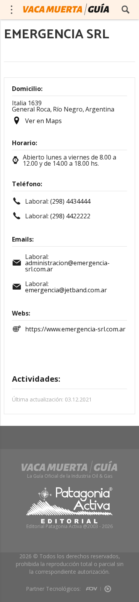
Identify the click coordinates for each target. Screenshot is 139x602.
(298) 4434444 (70, 201)
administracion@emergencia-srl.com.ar (67, 266)
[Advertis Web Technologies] (93, 586)
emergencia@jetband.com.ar (66, 290)
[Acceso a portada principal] (66, 9)
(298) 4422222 (70, 216)
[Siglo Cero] (108, 586)
